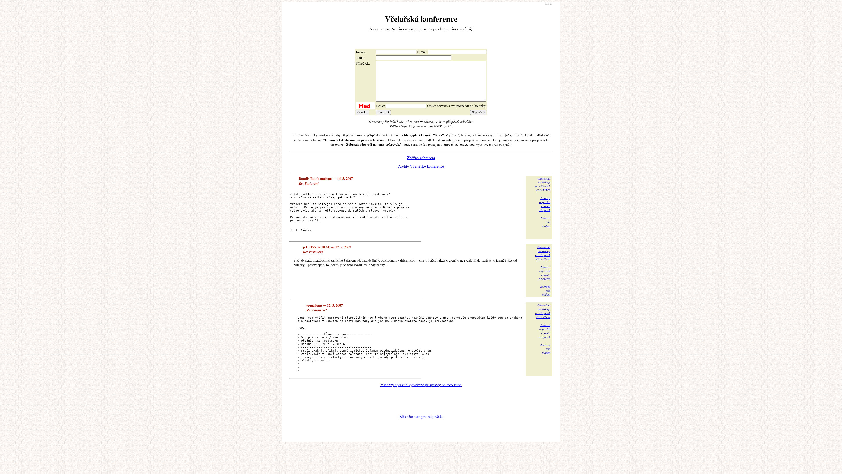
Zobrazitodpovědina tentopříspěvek (544, 204)
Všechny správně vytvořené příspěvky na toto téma (421, 384)
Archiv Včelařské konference (421, 166)
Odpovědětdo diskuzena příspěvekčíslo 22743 (542, 184)
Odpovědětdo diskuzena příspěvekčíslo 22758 (542, 253)
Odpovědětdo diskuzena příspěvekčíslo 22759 (542, 311)
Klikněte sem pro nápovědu (421, 416)
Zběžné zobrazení (421, 157)
